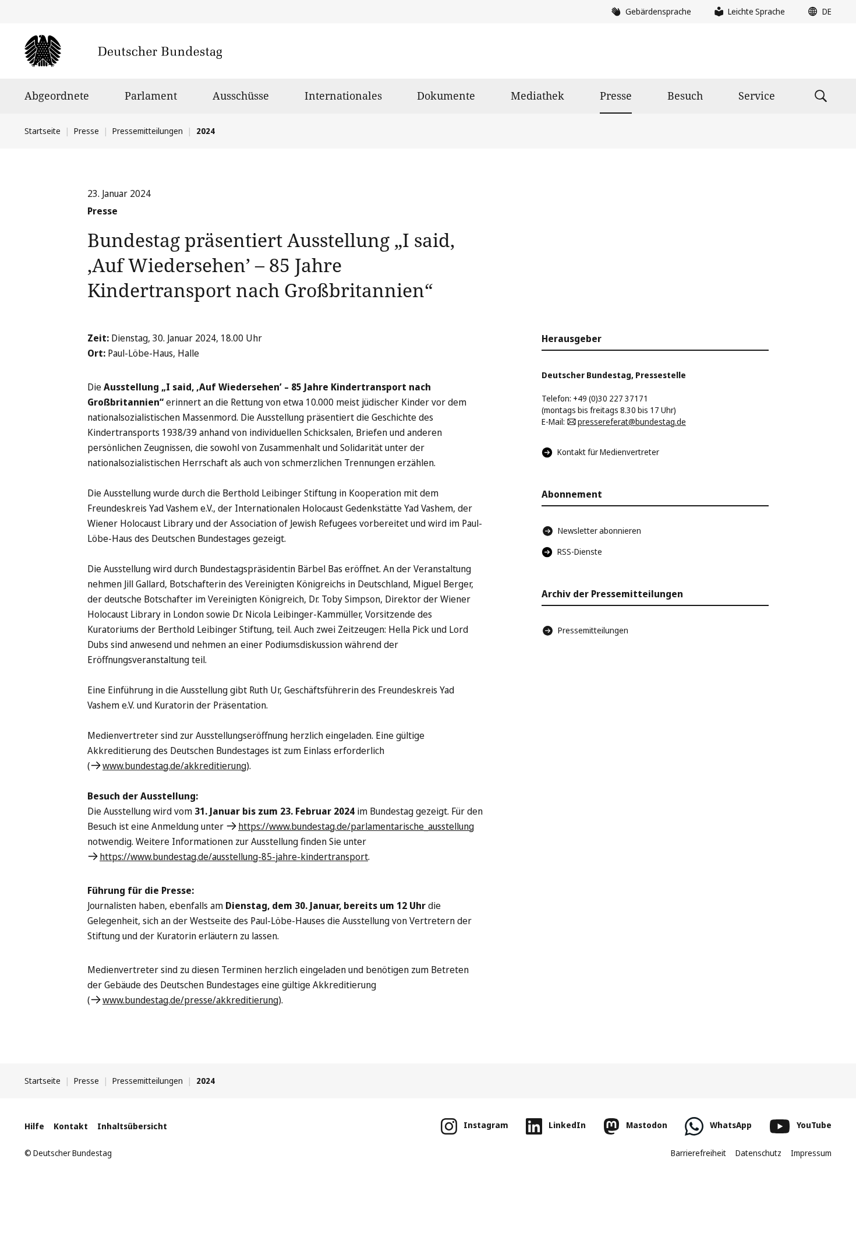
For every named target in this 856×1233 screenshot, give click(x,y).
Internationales (343, 96)
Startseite (42, 130)
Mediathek (537, 96)
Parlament (151, 96)
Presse (616, 96)
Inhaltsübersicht (132, 1126)
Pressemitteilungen (147, 130)
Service (756, 96)
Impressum (811, 1152)
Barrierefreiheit (698, 1152)
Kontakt (71, 1126)
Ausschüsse (241, 96)
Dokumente (446, 96)
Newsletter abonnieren (599, 530)
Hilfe (34, 1126)
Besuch (685, 96)
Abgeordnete (56, 96)
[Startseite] (123, 51)
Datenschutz (758, 1152)
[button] (817, 11)
